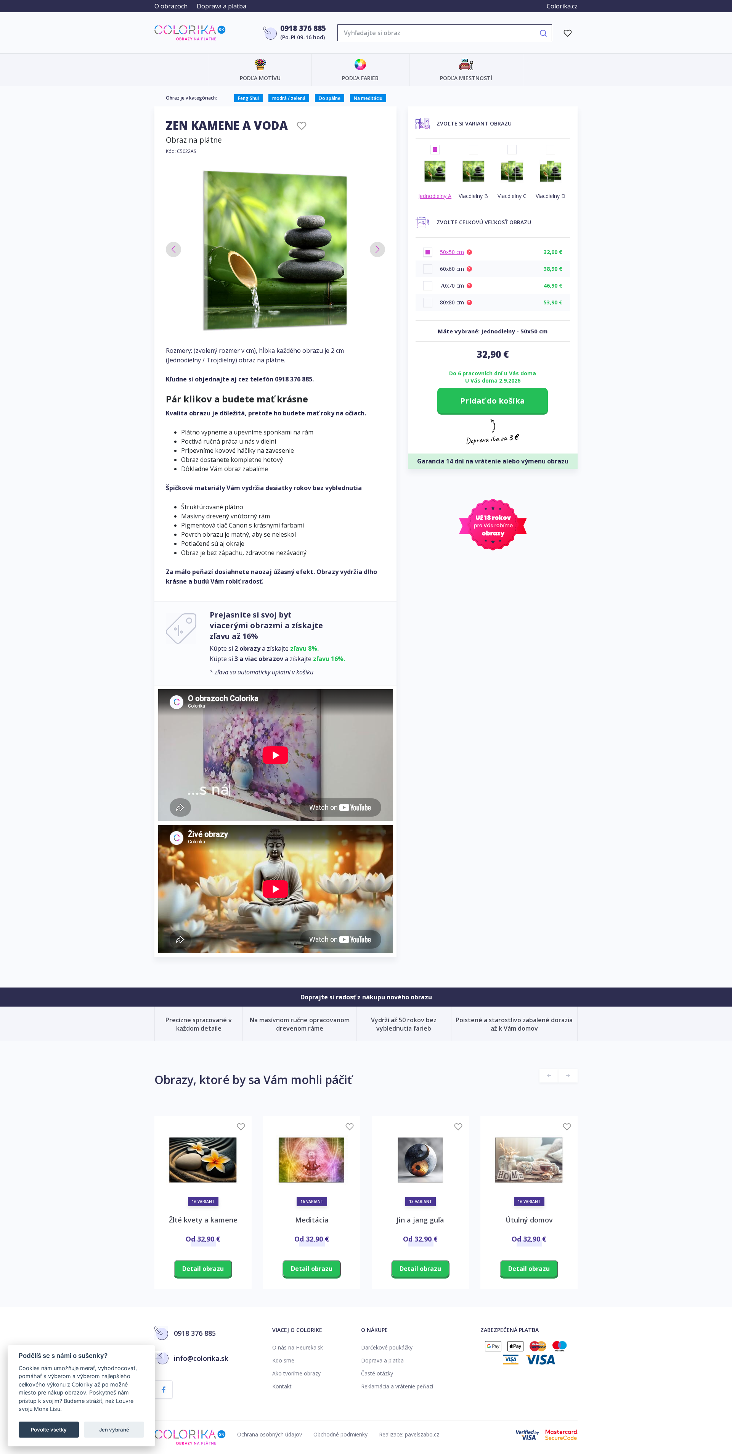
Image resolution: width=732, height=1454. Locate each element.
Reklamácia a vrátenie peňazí (397, 1386)
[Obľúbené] (567, 33)
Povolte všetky (49, 1430)
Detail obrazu (203, 1268)
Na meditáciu (368, 98)
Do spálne (329, 98)
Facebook (163, 1389)
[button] (173, 249)
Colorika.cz (562, 6)
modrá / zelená (288, 98)
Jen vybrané (114, 1430)
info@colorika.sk (201, 1358)
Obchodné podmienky (340, 1434)
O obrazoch (171, 6)
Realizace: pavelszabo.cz (409, 1434)
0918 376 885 (303, 28)
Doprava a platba (221, 6)
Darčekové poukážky (387, 1347)
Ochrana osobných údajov (269, 1434)
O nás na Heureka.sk (297, 1347)
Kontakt (282, 1386)
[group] (275, 250)
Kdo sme (283, 1360)
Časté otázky (377, 1373)
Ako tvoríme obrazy (296, 1373)
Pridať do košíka (492, 401)
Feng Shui (248, 98)
